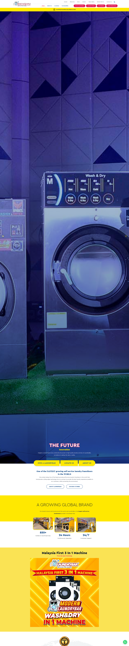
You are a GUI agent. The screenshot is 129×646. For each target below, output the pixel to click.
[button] (114, 2)
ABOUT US (87, 463)
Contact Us (109, 1)
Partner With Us (100, 1)
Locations (56, 5)
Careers (84, 1)
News (78, 1)
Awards (65, 1)
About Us (49, 5)
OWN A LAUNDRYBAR (47, 463)
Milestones (72, 1)
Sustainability (65, 5)
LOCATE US (69, 463)
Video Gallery (91, 1)
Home (43, 5)
